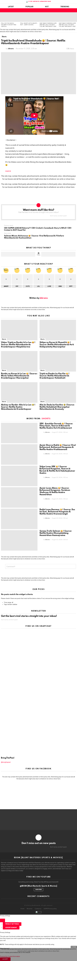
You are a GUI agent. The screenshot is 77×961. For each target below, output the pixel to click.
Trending (64, 7)
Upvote (18, 254)
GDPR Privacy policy (50, 908)
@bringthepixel (6, 762)
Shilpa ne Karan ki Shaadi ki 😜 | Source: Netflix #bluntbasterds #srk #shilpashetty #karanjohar (57, 345)
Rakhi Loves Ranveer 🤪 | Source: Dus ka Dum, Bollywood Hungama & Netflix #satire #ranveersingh (57, 512)
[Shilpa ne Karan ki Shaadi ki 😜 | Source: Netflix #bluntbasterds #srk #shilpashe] (58, 330)
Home (22, 908)
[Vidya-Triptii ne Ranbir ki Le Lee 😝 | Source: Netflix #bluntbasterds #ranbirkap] (19, 330)
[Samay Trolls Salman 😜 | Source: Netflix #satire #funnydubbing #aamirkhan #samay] (19, 540)
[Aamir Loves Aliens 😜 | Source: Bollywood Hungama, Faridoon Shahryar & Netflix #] (19, 497)
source (8, 171)
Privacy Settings (12, 924)
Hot (47, 7)
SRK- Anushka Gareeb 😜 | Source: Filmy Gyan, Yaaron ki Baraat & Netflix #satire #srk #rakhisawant (56, 426)
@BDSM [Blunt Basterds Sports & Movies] (38, 886)
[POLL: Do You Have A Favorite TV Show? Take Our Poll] (9, 17)
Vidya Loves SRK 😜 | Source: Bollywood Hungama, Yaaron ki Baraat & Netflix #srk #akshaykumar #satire (57, 470)
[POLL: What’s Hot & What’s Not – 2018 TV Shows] (28, 17)
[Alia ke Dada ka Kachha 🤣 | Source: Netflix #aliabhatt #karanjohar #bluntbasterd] (58, 392)
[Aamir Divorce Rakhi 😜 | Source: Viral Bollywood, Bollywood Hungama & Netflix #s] (19, 454)
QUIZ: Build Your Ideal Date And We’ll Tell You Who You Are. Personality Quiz (48, 25)
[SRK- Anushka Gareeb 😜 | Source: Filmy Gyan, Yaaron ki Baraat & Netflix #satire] (19, 433)
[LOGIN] (75, 10)
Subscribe (38, 889)
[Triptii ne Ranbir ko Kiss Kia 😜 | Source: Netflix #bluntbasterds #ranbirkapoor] (58, 361)
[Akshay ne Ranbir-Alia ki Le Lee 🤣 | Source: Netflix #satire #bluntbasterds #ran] (19, 392)
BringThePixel (7, 758)
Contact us (38, 908)
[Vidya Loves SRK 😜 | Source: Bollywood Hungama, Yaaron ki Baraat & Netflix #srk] (19, 476)
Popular (29, 7)
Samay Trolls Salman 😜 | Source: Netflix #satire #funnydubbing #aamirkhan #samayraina (56, 533)
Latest (11, 7)
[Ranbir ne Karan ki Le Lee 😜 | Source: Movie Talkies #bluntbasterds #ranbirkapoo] (19, 361)
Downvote (58, 254)
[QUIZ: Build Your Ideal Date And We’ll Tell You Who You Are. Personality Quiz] (48, 17)
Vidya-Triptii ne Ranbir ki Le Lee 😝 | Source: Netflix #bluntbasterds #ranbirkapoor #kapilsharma (18, 345)
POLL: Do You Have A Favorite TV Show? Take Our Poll (8, 25)
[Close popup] (2, 920)
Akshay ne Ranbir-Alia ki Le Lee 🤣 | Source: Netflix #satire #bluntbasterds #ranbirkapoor (18, 407)
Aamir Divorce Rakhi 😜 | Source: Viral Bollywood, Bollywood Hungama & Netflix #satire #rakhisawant (58, 447)
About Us (29, 908)
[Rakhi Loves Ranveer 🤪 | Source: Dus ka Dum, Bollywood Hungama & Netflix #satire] (19, 519)
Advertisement (11, 927)
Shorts (4, 339)
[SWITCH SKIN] (71, 10)
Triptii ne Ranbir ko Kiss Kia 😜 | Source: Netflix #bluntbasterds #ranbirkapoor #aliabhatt (54, 376)
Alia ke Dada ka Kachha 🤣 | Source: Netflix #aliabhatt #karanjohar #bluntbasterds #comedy (57, 407)
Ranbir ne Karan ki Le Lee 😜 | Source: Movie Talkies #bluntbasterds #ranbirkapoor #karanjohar (19, 376)
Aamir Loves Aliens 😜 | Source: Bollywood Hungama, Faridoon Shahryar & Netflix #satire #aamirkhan (55, 491)
